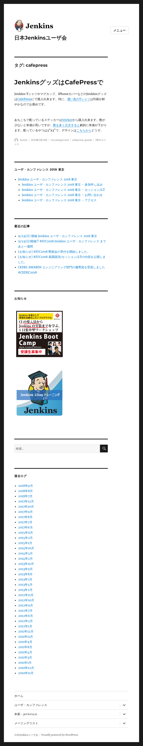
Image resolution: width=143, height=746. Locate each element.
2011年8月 (25, 647)
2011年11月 (25, 636)
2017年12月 (26, 501)
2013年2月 (25, 590)
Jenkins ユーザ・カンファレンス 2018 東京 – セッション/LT (63, 190)
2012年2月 (25, 621)
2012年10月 (26, 600)
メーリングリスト (26, 723)
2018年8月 (25, 491)
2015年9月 (25, 532)
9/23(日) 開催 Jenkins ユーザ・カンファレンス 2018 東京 (57, 236)
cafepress (77, 139)
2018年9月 (25, 486)
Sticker (67, 120)
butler (24, 139)
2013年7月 (25, 579)
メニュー (119, 30)
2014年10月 (26, 548)
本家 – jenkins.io (25, 714)
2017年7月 (25, 522)
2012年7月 (25, 610)
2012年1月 (25, 626)
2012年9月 (25, 605)
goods (88, 139)
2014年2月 (25, 558)
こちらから (84, 130)
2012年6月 (25, 616)
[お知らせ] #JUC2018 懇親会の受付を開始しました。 (54, 251)
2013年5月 (25, 584)
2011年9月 (25, 642)
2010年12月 (26, 668)
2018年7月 (25, 496)
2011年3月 (25, 657)
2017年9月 (25, 512)
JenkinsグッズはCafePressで (58, 82)
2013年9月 (25, 569)
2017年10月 (26, 506)
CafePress (24, 99)
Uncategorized (60, 139)
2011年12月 (26, 631)
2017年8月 (25, 517)
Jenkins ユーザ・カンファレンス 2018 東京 (47, 179)
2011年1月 (25, 662)
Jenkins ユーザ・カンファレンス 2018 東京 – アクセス (59, 200)
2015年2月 (25, 538)
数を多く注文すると (66, 125)
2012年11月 (26, 595)
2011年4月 (25, 652)
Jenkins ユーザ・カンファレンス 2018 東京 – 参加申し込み (62, 184)
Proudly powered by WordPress (59, 735)
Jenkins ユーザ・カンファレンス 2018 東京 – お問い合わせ (62, 195)
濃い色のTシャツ (78, 99)
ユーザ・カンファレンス (30, 705)
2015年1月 (25, 543)
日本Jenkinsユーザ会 (40, 38)
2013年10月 (26, 564)
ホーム (18, 696)
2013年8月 (25, 574)
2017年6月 (25, 527)
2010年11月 (26, 673)
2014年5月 (25, 553)
